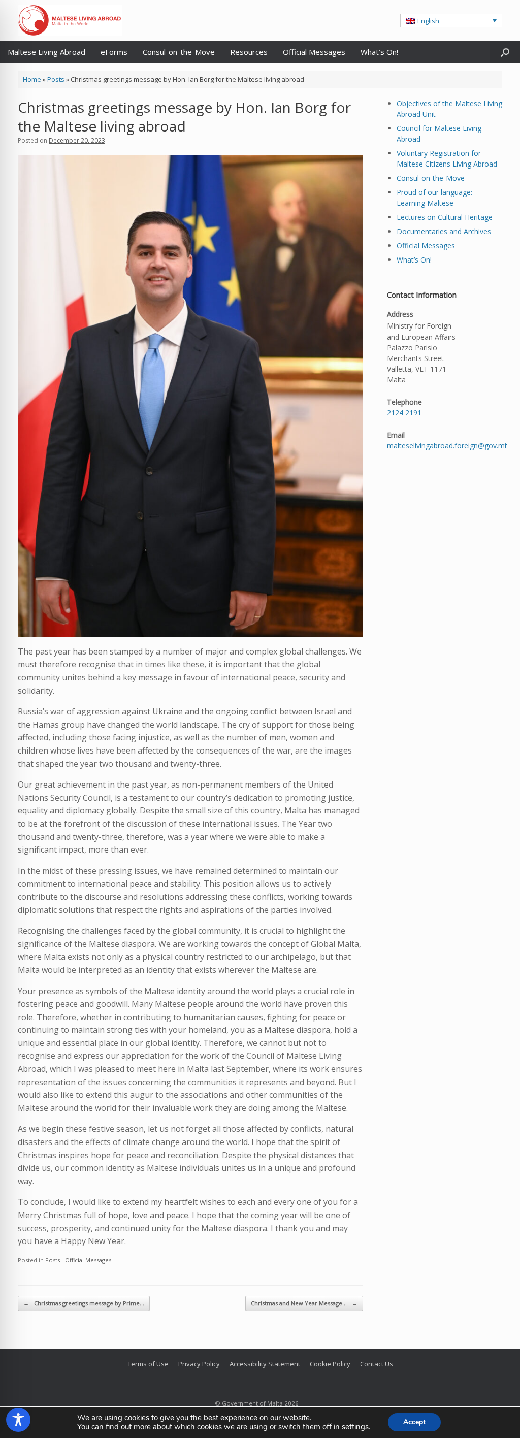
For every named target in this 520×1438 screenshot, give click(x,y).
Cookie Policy (330, 1363)
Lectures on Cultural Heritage (445, 217)
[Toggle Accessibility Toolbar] (18, 1420)
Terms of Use (148, 1363)
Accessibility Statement (265, 1363)
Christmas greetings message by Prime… (83, 1303)
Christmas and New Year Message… (304, 1303)
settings (355, 1426)
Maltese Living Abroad (46, 52)
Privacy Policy (199, 1363)
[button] (451, 20)
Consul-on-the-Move (179, 52)
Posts (55, 79)
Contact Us (376, 1363)
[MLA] (70, 20)
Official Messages (314, 52)
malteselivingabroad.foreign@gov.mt (447, 445)
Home (32, 79)
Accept (414, 1422)
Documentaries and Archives (444, 231)
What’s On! (379, 52)
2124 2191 (404, 412)
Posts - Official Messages (78, 1260)
